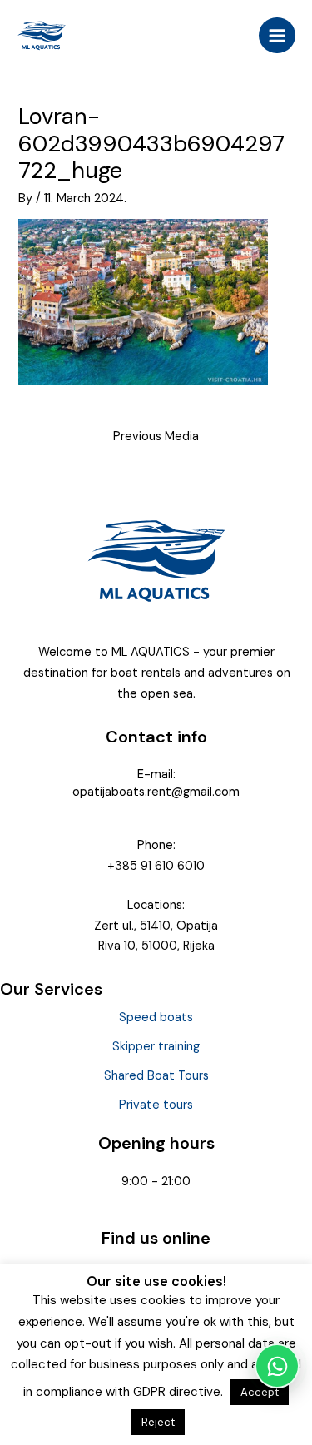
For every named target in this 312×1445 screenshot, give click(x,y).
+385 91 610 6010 (156, 866)
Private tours (156, 1105)
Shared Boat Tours (156, 1076)
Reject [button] (158, 1422)
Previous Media (156, 436)
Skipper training (156, 1047)
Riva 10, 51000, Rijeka (156, 946)
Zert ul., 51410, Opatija (156, 926)
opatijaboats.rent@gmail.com (156, 792)
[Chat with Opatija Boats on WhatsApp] (277, 1365)
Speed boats (156, 1017)
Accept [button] (259, 1392)
